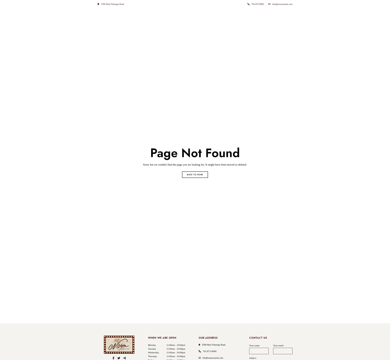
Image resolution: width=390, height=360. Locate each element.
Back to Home (195, 174)
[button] (279, 24)
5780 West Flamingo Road (112, 4)
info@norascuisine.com (282, 4)
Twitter (118, 358)
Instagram (124, 358)
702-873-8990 (257, 4)
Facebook (113, 358)
